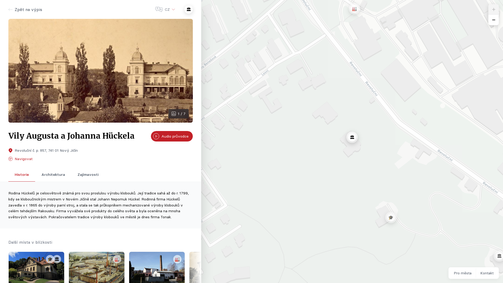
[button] (354, 8)
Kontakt (487, 273)
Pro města (463, 273)
